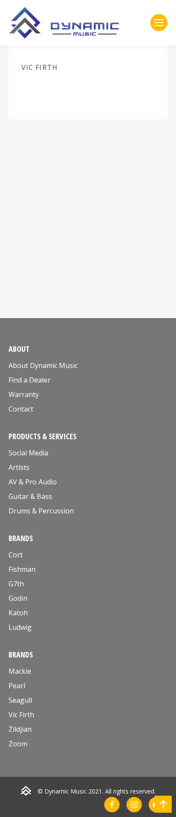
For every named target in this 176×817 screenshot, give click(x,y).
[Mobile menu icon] (158, 22)
